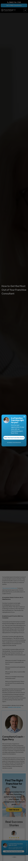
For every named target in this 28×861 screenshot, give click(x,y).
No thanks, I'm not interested (14, 442)
